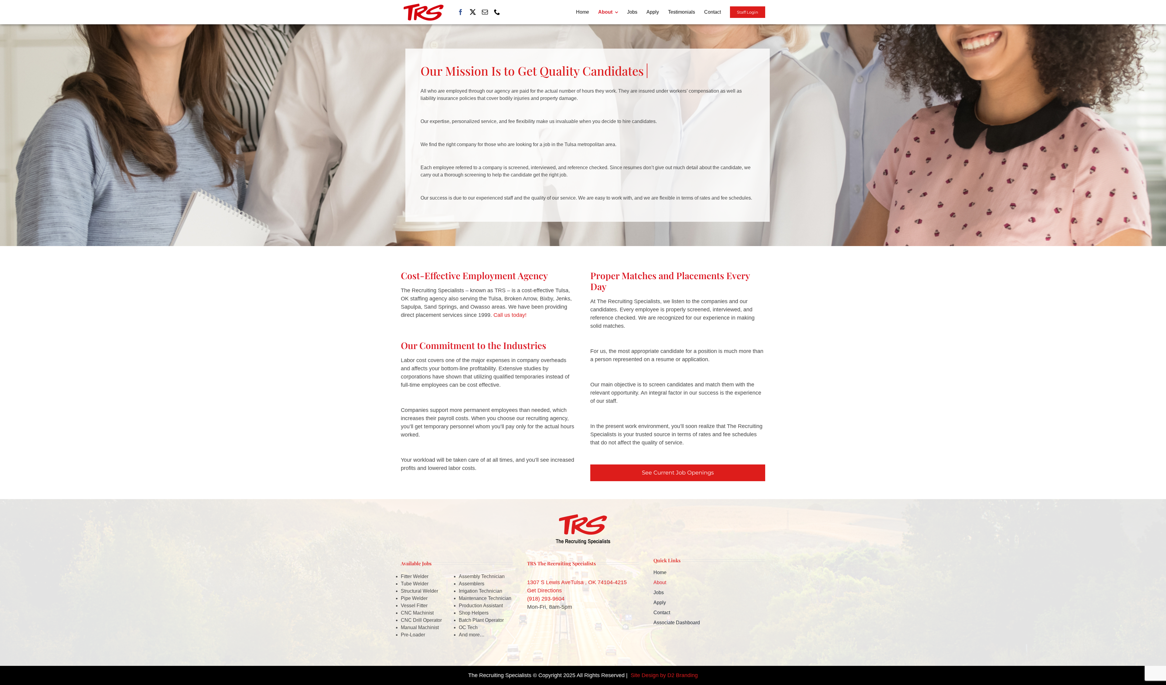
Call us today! (510, 315)
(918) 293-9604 (545, 599)
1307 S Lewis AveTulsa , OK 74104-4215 (577, 582)
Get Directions (544, 590)
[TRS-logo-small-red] (423, 6)
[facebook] (461, 12)
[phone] (497, 12)
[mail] (485, 12)
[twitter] (473, 12)
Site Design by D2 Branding (664, 675)
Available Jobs (416, 563)
